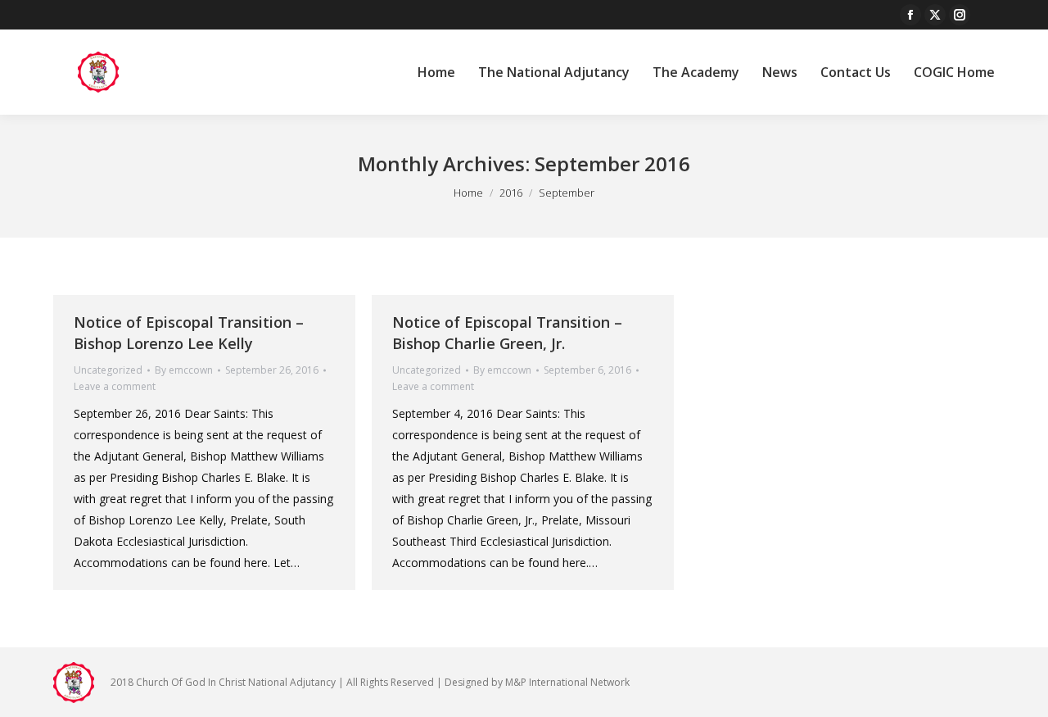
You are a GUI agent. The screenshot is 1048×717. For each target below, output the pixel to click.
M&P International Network (567, 682)
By (184, 370)
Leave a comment (115, 386)
